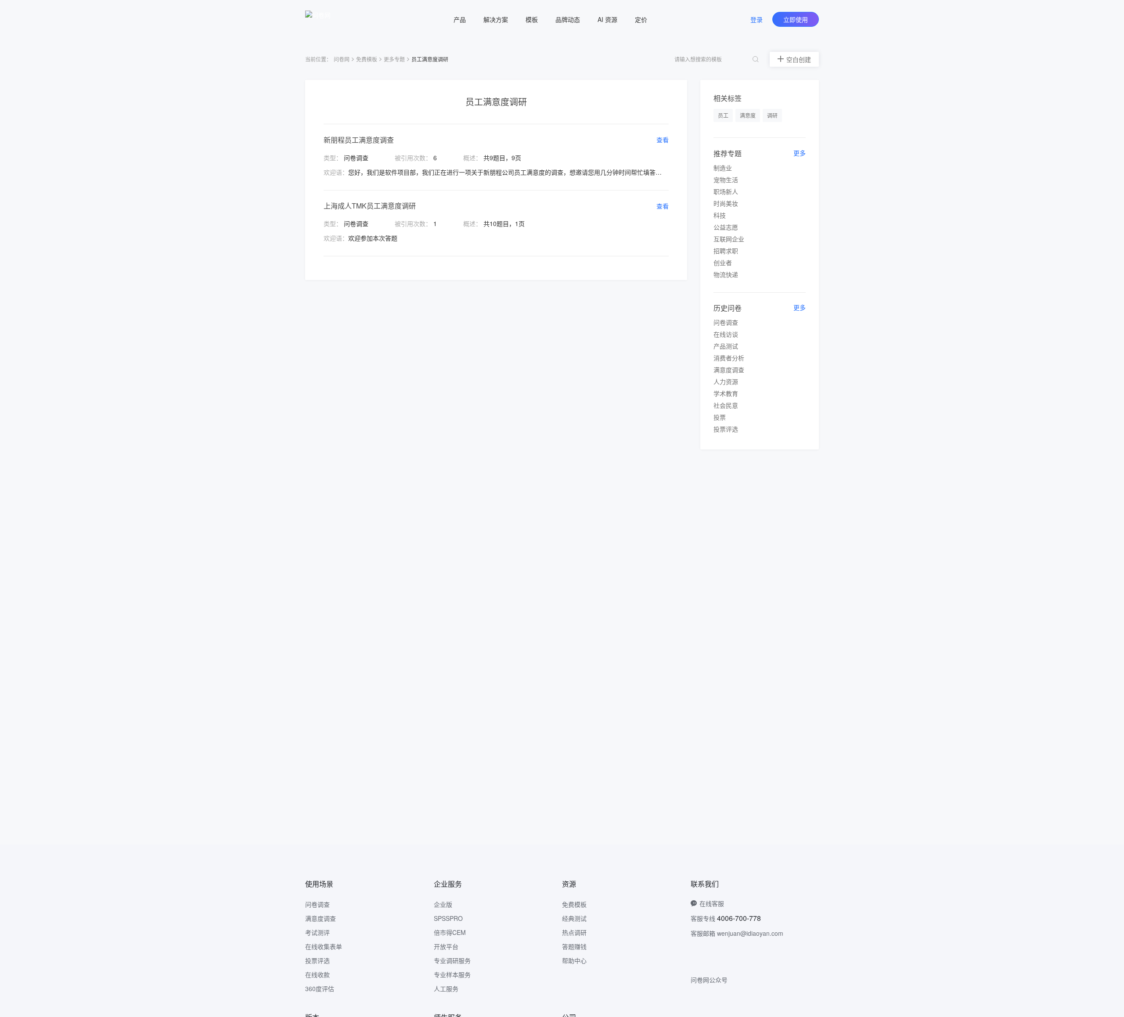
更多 (799, 152)
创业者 (722, 262)
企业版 (443, 904)
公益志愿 (725, 227)
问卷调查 (725, 322)
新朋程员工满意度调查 (359, 140)
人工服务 (446, 988)
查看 (662, 139)
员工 (723, 115)
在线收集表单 (323, 946)
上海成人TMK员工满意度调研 (370, 206)
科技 (719, 215)
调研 (772, 115)
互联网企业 (728, 238)
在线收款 (317, 974)
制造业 (722, 167)
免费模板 (366, 59)
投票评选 (725, 428)
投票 (719, 417)
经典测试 (574, 918)
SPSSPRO (448, 918)
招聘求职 (725, 250)
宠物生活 (725, 179)
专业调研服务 (452, 960)
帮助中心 (574, 960)
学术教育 (725, 393)
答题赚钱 (574, 946)
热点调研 (574, 932)
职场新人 (725, 191)
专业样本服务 (452, 974)
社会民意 (725, 405)
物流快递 (725, 274)
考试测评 (317, 932)
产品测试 (725, 345)
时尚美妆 (725, 203)
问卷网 (341, 59)
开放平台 (446, 946)
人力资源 (725, 381)
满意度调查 (728, 369)
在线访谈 (725, 334)
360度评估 (319, 988)
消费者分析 (728, 357)
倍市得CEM (450, 932)
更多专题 (394, 59)
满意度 (748, 115)
